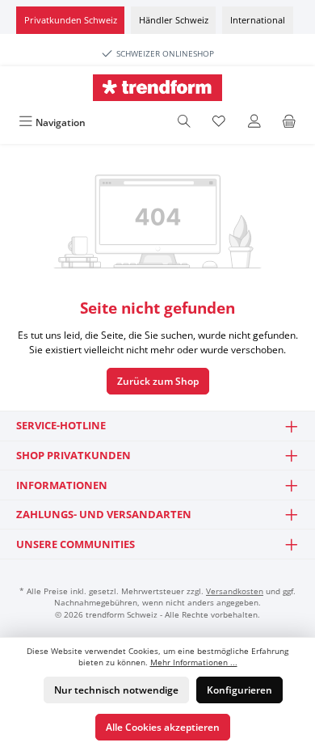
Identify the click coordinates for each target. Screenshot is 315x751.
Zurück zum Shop (158, 381)
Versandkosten (234, 591)
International (257, 20)
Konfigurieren (239, 690)
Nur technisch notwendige (116, 690)
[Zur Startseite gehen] (157, 87)
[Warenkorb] (289, 122)
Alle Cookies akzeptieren (163, 727)
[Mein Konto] (254, 122)
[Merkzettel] (219, 122)
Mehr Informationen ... (193, 662)
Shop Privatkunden (73, 455)
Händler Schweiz (173, 20)
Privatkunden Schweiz (70, 20)
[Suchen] (184, 122)
